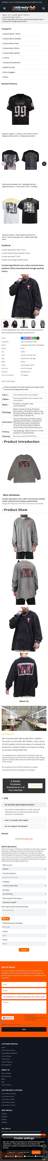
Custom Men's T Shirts (20, 15)
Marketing (40, 1156)
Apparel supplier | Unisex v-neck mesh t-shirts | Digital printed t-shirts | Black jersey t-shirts (20, 135)
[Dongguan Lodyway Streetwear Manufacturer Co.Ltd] (24, 8)
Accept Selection (23, 1152)
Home (4, 15)
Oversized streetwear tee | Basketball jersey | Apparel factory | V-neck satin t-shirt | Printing (19, 185)
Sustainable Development (10, 1053)
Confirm (23, 950)
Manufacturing (6, 1076)
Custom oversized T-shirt (11, 256)
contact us (35, 785)
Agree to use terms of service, (17, 1025)
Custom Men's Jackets (8, 1102)
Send (24, 1029)
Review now (29, 839)
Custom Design (6, 1056)
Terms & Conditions (27, 1025)
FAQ (3, 1082)
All (9, 15)
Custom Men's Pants (8, 1096)
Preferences (30, 1156)
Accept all (36, 1152)
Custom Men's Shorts (8, 1099)
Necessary (10, 1156)
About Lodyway (6, 1073)
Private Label (6, 1059)
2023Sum (4, 1117)
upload (6, 918)
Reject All (12, 1152)
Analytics (20, 1156)
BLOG (3, 1079)
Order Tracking (6, 1085)
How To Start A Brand (8, 1050)
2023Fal (4, 1119)
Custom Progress (7, 1062)
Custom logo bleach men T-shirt (13, 250)
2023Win (4, 1122)
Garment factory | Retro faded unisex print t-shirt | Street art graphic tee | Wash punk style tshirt (19, 237)
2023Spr (4, 1114)
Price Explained (6, 1065)
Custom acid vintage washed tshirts (15, 260)
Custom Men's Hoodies (9, 1094)
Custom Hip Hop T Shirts (11, 17)
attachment (9, 1018)
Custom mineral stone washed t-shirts (16, 253)
